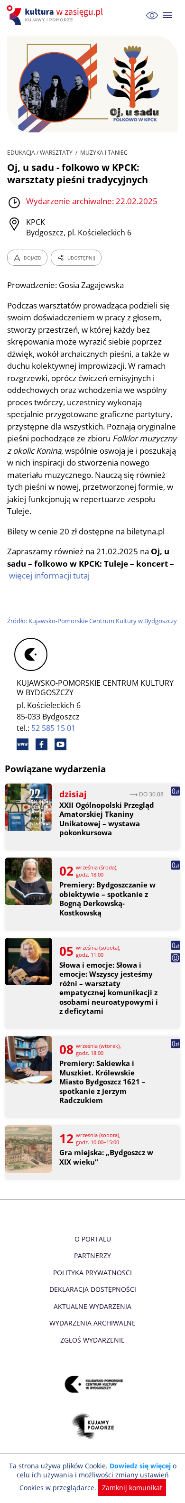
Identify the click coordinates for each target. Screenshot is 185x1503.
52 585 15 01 (53, 728)
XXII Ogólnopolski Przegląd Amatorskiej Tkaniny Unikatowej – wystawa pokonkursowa (106, 819)
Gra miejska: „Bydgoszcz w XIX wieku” (106, 1157)
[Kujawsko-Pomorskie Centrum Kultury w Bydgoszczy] (92, 1384)
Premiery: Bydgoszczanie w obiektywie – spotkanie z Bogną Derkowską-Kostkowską (107, 898)
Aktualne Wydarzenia (92, 1306)
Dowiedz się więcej (140, 1465)
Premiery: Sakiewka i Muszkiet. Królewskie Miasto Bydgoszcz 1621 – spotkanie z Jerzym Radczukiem (102, 1082)
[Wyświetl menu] (168, 15)
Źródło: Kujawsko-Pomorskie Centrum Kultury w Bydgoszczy (92, 620)
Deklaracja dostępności (92, 1289)
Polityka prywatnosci (92, 1272)
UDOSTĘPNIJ (81, 257)
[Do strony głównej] (56, 15)
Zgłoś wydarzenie (92, 1339)
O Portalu (92, 1238)
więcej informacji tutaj (49, 575)
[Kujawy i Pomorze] (92, 1426)
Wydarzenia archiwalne (92, 1322)
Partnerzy (92, 1255)
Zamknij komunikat (132, 1487)
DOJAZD (32, 257)
